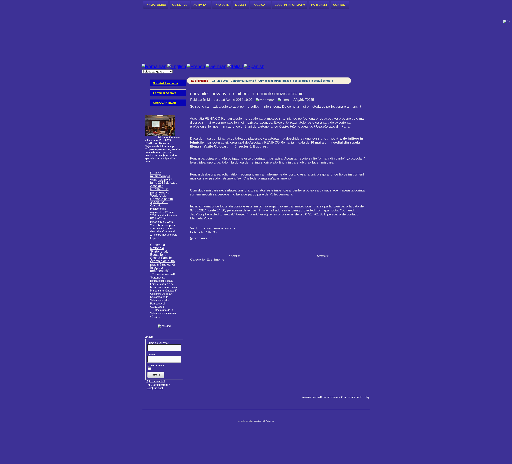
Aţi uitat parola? (156, 381)
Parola (151, 354)
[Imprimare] (264, 100)
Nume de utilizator (157, 342)
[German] (216, 66)
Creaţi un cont (155, 388)
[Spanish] (254, 66)
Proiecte (222, 4)
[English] (176, 66)
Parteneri (319, 4)
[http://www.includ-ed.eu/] (164, 325)
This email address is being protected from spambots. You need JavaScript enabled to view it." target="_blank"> (272, 212)
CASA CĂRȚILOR (164, 102)
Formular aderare (164, 92)
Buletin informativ (290, 4)
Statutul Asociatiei (165, 83)
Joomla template (246, 421)
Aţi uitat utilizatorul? (158, 384)
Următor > (323, 255)
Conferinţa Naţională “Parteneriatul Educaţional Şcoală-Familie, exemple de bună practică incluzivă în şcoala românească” (162, 258)
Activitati (201, 4)
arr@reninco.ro (272, 214)
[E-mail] (284, 100)
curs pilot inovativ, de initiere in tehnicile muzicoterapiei (247, 93)
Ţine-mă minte (155, 365)
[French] (196, 66)
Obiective (179, 4)
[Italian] (235, 66)
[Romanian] (154, 66)
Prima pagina (156, 4)
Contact (340, 4)
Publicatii (260, 4)
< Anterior (234, 255)
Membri (241, 4)
